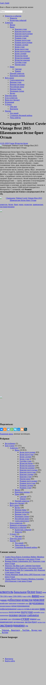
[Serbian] (14, 651)
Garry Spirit (4, 3)
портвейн (36, 612)
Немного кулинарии (18, 525)
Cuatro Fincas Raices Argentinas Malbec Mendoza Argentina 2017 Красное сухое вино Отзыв (24, 558)
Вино (12, 27)
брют (16, 204)
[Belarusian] (4, 642)
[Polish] (4, 651)
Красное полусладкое (24, 34)
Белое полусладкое (22, 51)
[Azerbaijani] (4, 645)
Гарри (11, 143)
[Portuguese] (7, 651)
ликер (27, 603)
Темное (18, 71)
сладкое (3, 619)
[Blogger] (22, 429)
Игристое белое (21, 56)
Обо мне (13, 107)
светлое (22, 615)
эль (26, 626)
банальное (20, 591)
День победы (15, 118)
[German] (14, 642)
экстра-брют (31, 622)
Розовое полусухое (22, 40)
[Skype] (15, 429)
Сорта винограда (17, 80)
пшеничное (4, 615)
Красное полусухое (23, 31)
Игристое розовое (22, 58)
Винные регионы (17, 84)
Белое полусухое (22, 49)
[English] (11, 642)
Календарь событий (18, 20)
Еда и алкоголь (11, 98)
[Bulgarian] (7, 645)
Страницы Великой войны (21, 115)
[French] (17, 642)
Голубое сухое (20, 62)
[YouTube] (24, 630)
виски (42, 596)
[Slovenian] (1, 654)
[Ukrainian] (7, 642)
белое (10, 204)
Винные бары (15, 89)
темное (33, 619)
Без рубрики (10, 443)
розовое (13, 615)
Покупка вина (11, 95)
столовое (16, 619)
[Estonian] (17, 645)
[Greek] (4, 648)
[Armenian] (1, 645)
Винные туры (15, 82)
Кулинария (9, 102)
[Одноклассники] (4, 429)
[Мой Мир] (18, 429)
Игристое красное (22, 60)
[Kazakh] (14, 648)
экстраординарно (7, 207)
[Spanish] (4, 654)
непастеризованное (20, 606)
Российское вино (17, 87)
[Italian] (7, 648)
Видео (12, 93)
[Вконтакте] (14, 630)
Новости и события (13, 16)
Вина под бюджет (12, 100)
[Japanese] (11, 648)
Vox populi (14, 113)
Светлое (18, 69)
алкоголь (3, 204)
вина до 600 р (27, 596)
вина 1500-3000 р (15, 596)
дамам (3, 600)
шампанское (38, 204)
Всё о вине (9, 78)
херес (38, 619)
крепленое (13, 603)
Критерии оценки (17, 76)
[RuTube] (4, 632)
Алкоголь (9, 22)
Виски (12, 25)
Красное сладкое (22, 36)
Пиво (12, 67)
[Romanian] (11, 651)
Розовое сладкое (21, 45)
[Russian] (1, 642)
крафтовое (4, 603)
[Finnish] (1, 648)
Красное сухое (21, 29)
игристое (28, 204)
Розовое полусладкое (23, 42)
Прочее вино (20, 65)
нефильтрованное (8, 609)
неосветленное (5, 606)
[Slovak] (17, 651)
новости (20, 609)
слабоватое (33, 615)
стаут (9, 619)
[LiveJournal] (25, 429)
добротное (14, 599)
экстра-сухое (41, 622)
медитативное (36, 603)
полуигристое (4, 612)
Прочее (8, 111)
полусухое (27, 611)
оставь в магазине (31, 609)
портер (42, 612)
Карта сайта (10, 661)
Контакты (14, 109)
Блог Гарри (9, 446)
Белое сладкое (20, 53)
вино (21, 204)
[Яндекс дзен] (35, 630)
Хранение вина (6, 434)
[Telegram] (8, 429)
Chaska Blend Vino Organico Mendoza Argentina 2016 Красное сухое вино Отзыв (24, 580)
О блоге (8, 104)
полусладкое (14, 612)
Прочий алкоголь (17, 73)
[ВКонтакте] (1, 429)
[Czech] (11, 645)
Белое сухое (20, 47)
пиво (42, 608)
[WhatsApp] (11, 429)
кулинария (21, 603)
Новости (13, 18)
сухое (25, 619)
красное (38, 599)
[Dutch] (14, 645)
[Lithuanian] (1, 651)
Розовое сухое (20, 38)
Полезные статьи (17, 91)
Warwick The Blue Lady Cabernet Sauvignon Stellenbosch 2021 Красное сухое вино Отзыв (23, 567)
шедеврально (18, 622)
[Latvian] (17, 648)
